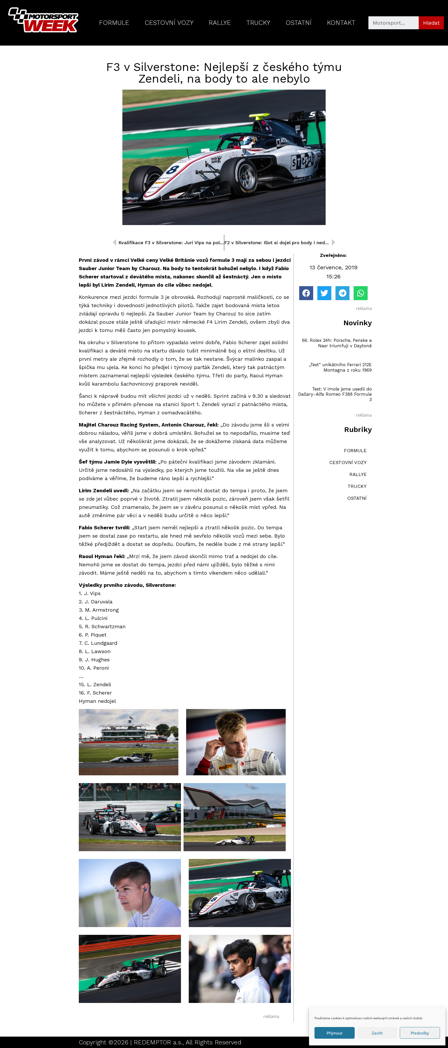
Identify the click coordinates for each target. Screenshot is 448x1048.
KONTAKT (341, 22)
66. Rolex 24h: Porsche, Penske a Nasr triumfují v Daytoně (337, 343)
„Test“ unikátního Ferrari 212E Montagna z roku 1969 (340, 367)
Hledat (431, 23)
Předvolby (420, 1033)
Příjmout (334, 1033)
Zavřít (377, 1033)
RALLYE (220, 22)
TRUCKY (258, 22)
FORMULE (114, 22)
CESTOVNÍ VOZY (169, 22)
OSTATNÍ (299, 22)
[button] (306, 293)
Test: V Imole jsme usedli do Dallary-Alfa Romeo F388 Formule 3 (335, 394)
